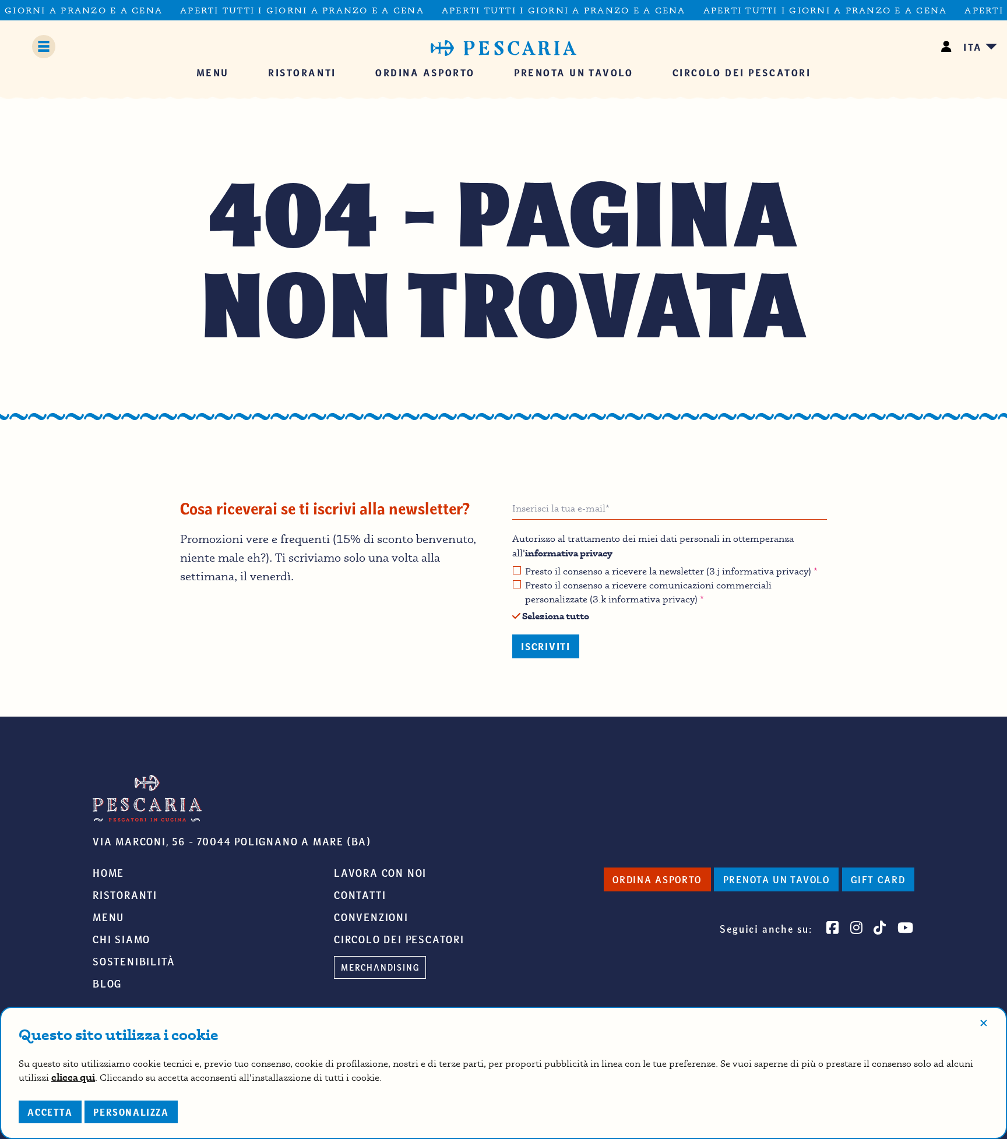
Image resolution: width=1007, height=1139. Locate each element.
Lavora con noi (380, 872)
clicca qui (73, 1077)
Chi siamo (121, 939)
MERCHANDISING (380, 967)
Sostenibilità (134, 961)
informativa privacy (568, 553)
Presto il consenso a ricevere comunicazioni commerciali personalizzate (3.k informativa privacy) (648, 592)
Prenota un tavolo (776, 879)
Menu (108, 917)
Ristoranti (125, 894)
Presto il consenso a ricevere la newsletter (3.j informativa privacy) (671, 571)
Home (108, 872)
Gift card (878, 879)
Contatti (360, 894)
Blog (107, 983)
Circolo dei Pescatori (399, 939)
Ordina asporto (657, 879)
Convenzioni (371, 917)
